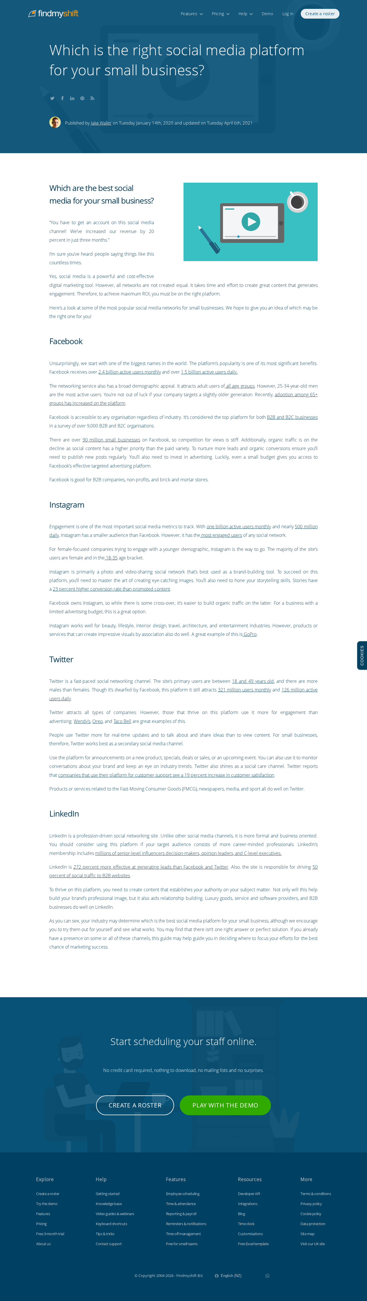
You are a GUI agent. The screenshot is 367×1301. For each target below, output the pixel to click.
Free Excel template (253, 1243)
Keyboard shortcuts (111, 1223)
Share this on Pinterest (82, 97)
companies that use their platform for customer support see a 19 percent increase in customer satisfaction (166, 775)
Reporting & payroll (181, 1213)
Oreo (97, 721)
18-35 (111, 558)
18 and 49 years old (253, 681)
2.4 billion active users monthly (129, 372)
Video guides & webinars (115, 1213)
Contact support (109, 1243)
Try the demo (46, 1203)
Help (243, 13)
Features (189, 13)
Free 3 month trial (50, 1233)
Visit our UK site (312, 1243)
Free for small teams (182, 1243)
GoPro (250, 634)
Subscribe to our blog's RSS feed (92, 97)
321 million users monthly (244, 690)
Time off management (183, 1233)
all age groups (239, 386)
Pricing (218, 13)
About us (43, 1243)
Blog (241, 1213)
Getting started (108, 1193)
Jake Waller (101, 123)
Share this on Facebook (62, 97)
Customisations (250, 1233)
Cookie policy (310, 1213)
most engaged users (221, 535)
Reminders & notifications (186, 1223)
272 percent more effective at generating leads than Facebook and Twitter (151, 867)
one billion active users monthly (239, 526)
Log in (287, 13)
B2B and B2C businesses (292, 417)
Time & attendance (181, 1203)
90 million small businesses (111, 440)
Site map (307, 1233)
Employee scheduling (183, 1193)
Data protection (312, 1223)
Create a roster (320, 13)
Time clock (246, 1223)
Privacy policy (311, 1203)
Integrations (247, 1203)
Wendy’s (82, 721)
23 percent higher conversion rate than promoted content (111, 589)
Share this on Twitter (52, 97)
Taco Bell (122, 721)
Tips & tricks (105, 1233)
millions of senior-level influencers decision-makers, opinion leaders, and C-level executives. (188, 853)
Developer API (249, 1193)
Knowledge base (109, 1203)
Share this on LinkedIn (72, 97)
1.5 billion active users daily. (209, 372)
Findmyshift (105, 1275)
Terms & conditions (315, 1193)
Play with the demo (225, 1105)
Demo (267, 13)
